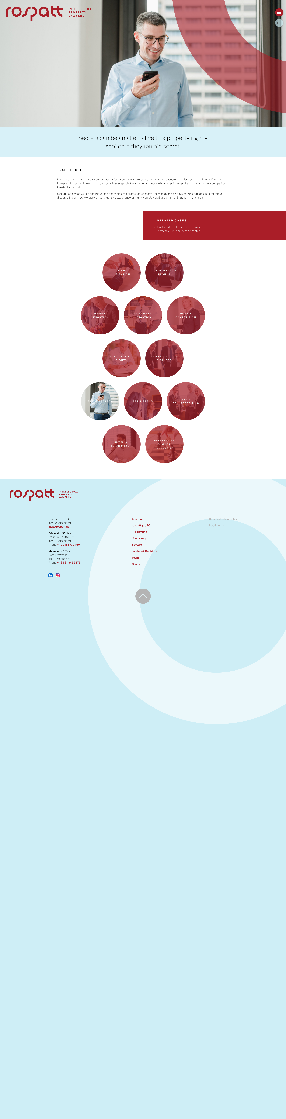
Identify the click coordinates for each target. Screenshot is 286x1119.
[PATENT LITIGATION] (121, 290)
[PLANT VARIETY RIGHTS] (121, 376)
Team (135, 557)
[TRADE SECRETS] (100, 419)
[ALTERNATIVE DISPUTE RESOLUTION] (164, 462)
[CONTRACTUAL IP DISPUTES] (164, 376)
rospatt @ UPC (141, 525)
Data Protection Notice (223, 519)
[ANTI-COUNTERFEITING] (186, 419)
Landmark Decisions (145, 551)
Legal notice (216, 525)
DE (279, 23)
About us (137, 519)
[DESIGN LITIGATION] (100, 333)
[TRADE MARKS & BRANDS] (164, 290)
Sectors (137, 544)
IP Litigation (139, 531)
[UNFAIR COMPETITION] (186, 333)
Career (136, 564)
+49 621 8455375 (69, 562)
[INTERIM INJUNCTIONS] (121, 462)
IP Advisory (139, 538)
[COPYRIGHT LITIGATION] (143, 333)
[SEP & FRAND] (143, 419)
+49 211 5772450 (68, 544)
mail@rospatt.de (58, 526)
